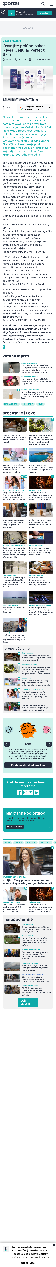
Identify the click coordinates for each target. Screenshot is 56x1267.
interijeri (45, 843)
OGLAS (28, 28)
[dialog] (28, 1255)
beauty (18, 843)
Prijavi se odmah (14, 827)
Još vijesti (25, 1002)
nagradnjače (11, 404)
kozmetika (28, 404)
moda (7, 843)
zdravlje (31, 843)
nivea (40, 404)
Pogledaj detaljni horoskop (28, 765)
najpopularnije (18, 919)
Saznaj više (28, 1262)
